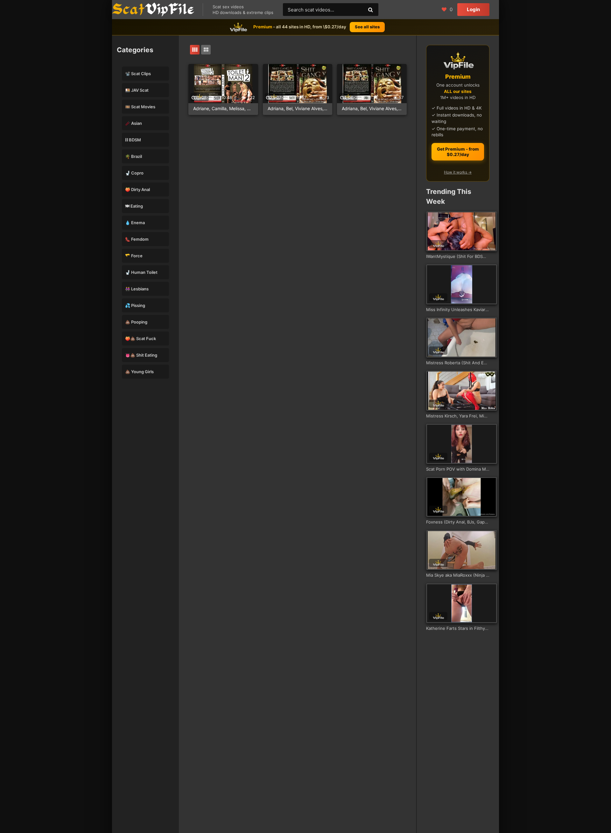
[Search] (370, 9)
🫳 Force (134, 255)
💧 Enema (135, 222)
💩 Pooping (136, 321)
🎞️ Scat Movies (140, 106)
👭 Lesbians (137, 288)
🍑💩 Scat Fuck (140, 338)
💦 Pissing (135, 305)
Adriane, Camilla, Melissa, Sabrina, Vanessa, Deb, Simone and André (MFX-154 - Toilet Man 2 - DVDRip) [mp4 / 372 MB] (223, 108)
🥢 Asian (133, 123)
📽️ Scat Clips (138, 73)
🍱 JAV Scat (137, 90)
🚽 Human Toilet (141, 272)
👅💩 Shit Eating (141, 355)
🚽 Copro (134, 172)
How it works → (458, 172)
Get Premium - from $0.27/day (458, 151)
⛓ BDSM (133, 139)
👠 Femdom (137, 239)
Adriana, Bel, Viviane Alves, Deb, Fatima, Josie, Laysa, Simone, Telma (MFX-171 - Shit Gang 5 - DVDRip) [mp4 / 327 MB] (298, 108)
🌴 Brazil (133, 156)
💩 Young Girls (139, 371)
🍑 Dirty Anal (137, 189)
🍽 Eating (134, 206)
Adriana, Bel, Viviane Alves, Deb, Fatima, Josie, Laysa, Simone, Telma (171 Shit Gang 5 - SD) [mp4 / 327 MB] (372, 108)
